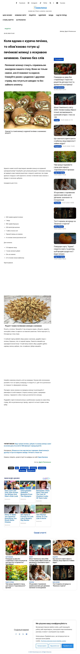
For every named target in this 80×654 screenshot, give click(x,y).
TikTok (45, 3)
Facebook (22, 3)
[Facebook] (16, 3)
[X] (50, 3)
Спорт (56, 120)
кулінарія (24, 468)
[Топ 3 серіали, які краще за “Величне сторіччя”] (65, 213)
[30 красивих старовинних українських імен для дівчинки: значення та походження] (65, 184)
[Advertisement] (27, 151)
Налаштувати (41, 646)
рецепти (31, 470)
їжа (17, 468)
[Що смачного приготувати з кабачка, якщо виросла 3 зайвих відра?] (65, 130)
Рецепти (8, 29)
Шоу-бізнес (58, 227)
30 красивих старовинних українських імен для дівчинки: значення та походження (39, 585)
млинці (33, 468)
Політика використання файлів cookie (53, 641)
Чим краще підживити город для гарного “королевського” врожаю (64, 167)
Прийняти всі (67, 646)
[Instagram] (28, 3)
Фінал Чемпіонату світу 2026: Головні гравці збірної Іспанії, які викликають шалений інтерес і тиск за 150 (65, 112)
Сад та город (59, 173)
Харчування (59, 87)
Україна (57, 203)
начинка (42, 468)
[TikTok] (40, 3)
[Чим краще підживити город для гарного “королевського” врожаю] (65, 156)
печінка (22, 470)
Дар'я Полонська (70, 31)
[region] (54, 635)
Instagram (34, 3)
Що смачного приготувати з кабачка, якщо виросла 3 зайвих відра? (65, 140)
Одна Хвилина (43, 457)
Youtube (62, 3)
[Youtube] (57, 3)
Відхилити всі (54, 646)
